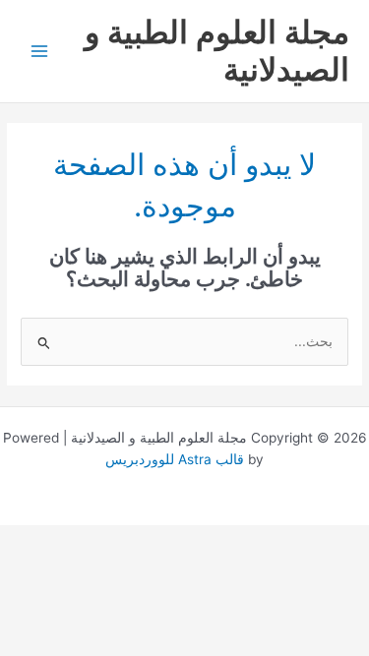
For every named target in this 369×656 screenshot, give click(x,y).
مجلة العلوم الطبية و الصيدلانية (217, 51)
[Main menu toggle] (40, 51)
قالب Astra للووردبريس (174, 459)
